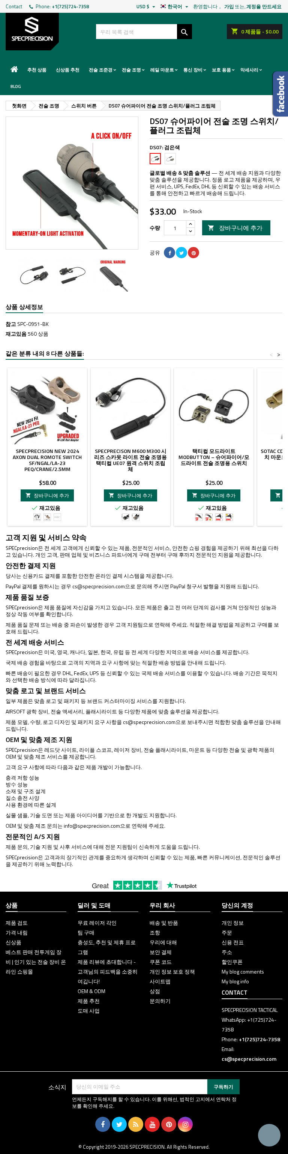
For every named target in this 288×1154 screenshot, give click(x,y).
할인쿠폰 (232, 962)
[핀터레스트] (193, 252)
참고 (11, 324)
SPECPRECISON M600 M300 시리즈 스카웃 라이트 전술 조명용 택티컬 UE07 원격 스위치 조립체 (130, 460)
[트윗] (181, 252)
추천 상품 (36, 69)
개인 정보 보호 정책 (172, 971)
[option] (34, 274)
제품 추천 (89, 1001)
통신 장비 (192, 69)
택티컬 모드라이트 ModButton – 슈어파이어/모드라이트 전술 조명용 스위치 (213, 457)
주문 (227, 932)
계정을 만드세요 (264, 6)
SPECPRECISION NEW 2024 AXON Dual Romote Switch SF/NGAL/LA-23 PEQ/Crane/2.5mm (47, 460)
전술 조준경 (100, 69)
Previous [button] (9, 274)
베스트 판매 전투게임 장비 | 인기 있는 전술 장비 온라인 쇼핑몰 (36, 961)
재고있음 (16, 333)
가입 (229, 6)
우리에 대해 (163, 942)
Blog (15, 86)
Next (127, 183)
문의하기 (160, 1001)
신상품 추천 (68, 69)
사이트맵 (160, 981)
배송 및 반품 (164, 923)
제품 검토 (17, 923)
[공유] (169, 252)
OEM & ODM (91, 991)
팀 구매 (86, 932)
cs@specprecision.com (98, 586)
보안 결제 (161, 952)
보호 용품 (221, 69)
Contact (14, 6)
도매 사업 (89, 1011)
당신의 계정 (237, 905)
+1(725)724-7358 (70, 6)
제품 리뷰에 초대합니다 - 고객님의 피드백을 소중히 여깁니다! (108, 971)
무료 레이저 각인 (97, 923)
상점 (155, 991)
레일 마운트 (162, 69)
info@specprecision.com (92, 826)
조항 (155, 932)
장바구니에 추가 (235, 227)
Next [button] (134, 274)
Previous (16, 183)
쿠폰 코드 (161, 962)
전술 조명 (131, 69)
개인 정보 (233, 923)
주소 (227, 952)
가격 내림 (17, 932)
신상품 (13, 942)
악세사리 (249, 69)
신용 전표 (233, 942)
